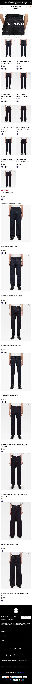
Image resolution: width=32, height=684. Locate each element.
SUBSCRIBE (25, 617)
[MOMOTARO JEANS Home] (16, 7)
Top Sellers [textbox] (16, 38)
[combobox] (16, 37)
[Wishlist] (13, 40)
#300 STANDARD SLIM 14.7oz (7, 161)
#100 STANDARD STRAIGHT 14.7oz (6, 62)
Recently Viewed (16, 203)
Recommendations (6, 203)
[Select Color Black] (5, 69)
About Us (3, 636)
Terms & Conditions (22, 660)
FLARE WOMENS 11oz (7, 192)
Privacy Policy (5, 660)
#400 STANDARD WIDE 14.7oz (22, 62)
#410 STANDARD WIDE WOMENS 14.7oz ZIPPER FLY (23, 128)
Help (2, 641)
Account (3, 631)
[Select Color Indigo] (2, 69)
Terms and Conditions (20, 623)
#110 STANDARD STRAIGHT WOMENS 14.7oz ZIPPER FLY (22, 161)
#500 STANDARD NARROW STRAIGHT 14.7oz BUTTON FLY (22, 95)
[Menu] (2, 8)
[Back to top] (29, 676)
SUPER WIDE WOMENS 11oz (7, 128)
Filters (8, 38)
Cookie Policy (13, 660)
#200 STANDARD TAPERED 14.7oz (6, 95)
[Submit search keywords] (27, 8)
